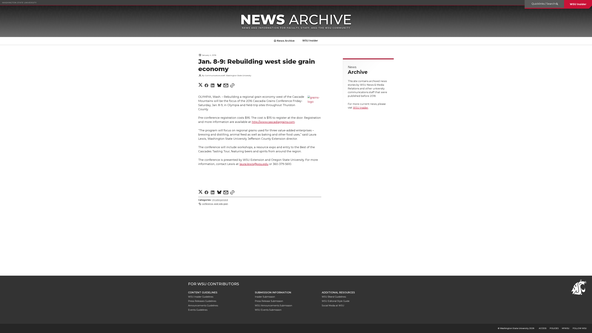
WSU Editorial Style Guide (335, 301)
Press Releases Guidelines (202, 301)
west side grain (221, 204)
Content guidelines (202, 292)
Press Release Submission (269, 301)
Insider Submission (265, 296)
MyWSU (565, 328)
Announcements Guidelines (203, 305)
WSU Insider (578, 4)
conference (207, 204)
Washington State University (19, 2)
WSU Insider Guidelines (200, 296)
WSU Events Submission (268, 309)
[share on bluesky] (219, 86)
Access (542, 328)
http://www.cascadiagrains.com (273, 122)
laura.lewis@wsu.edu (253, 164)
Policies (554, 328)
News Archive (286, 40)
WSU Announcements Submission (273, 305)
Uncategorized (220, 200)
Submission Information (273, 292)
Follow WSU (580, 328)
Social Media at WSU (333, 305)
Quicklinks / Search (544, 3)
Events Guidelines (197, 309)
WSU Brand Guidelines (334, 296)
